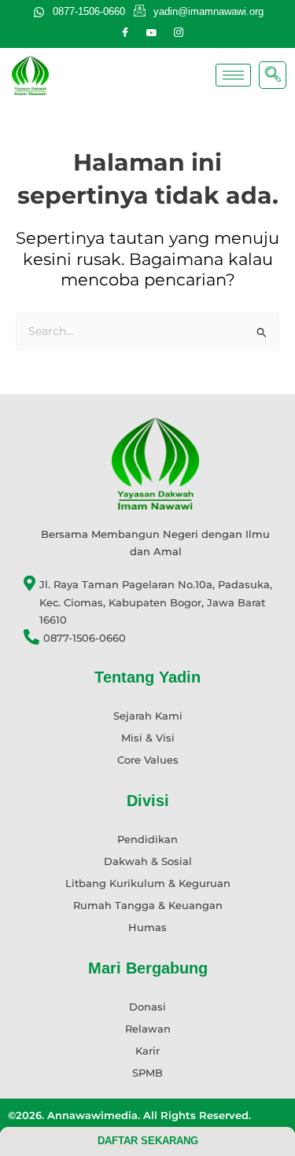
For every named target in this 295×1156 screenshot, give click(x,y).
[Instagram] (178, 33)
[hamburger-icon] (233, 75)
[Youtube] (152, 33)
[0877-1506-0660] (155, 638)
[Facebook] (125, 33)
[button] (272, 75)
